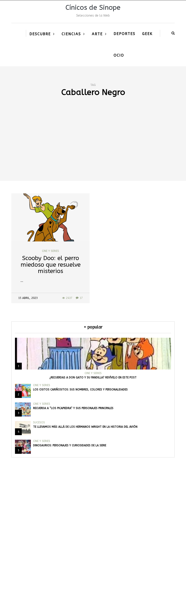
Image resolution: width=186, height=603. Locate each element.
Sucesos (39, 422)
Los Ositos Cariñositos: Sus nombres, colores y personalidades (80, 389)
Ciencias (71, 34)
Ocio (119, 55)
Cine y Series (50, 251)
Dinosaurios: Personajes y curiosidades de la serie (69, 445)
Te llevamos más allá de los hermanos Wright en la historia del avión (85, 426)
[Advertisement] (93, 147)
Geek (147, 34)
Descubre (40, 34)
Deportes (124, 34)
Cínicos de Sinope (93, 7)
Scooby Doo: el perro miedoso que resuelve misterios (51, 265)
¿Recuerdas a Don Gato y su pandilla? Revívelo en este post (93, 377)
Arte (97, 34)
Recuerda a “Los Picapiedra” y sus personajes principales (73, 408)
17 (81, 298)
